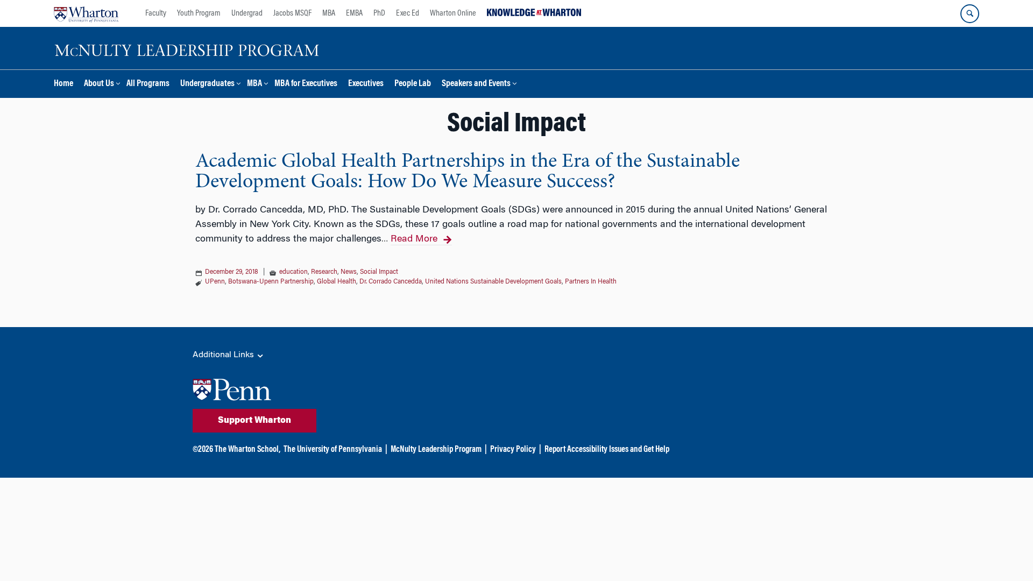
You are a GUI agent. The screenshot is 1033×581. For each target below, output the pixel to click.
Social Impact (379, 272)
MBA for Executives (305, 84)
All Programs (147, 84)
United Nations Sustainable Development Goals (493, 282)
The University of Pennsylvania (333, 449)
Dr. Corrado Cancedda (390, 282)
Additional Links (224, 355)
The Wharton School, (247, 449)
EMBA (354, 13)
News (349, 272)
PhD (379, 13)
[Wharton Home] (86, 13)
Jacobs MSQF (292, 13)
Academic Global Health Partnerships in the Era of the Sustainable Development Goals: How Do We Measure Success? (467, 172)
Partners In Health (591, 282)
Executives (366, 84)
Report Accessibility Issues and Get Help (606, 449)
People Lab (412, 84)
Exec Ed (407, 13)
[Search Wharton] (969, 13)
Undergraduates (207, 84)
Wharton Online (453, 13)
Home (63, 84)
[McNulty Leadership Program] (188, 48)
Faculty (155, 13)
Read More (414, 239)
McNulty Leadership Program (436, 449)
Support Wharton (254, 420)
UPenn (215, 282)
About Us (99, 84)
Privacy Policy (513, 449)
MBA (328, 13)
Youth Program (199, 13)
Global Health (336, 282)
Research (324, 272)
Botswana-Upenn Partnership (271, 282)
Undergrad (247, 13)
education (293, 272)
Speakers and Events (476, 84)
